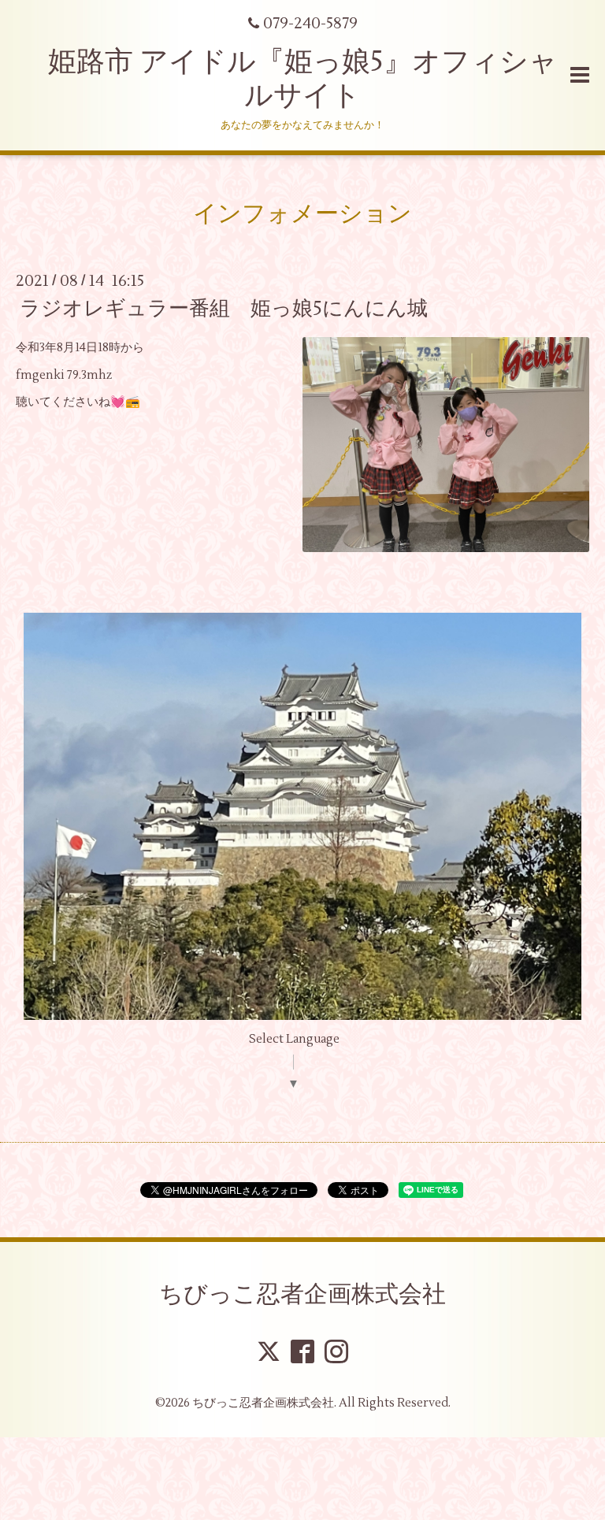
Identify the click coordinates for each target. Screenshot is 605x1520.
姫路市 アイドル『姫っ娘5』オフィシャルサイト (303, 79)
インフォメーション (302, 213)
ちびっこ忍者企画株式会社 (302, 1294)
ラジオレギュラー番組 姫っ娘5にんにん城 (234, 308)
